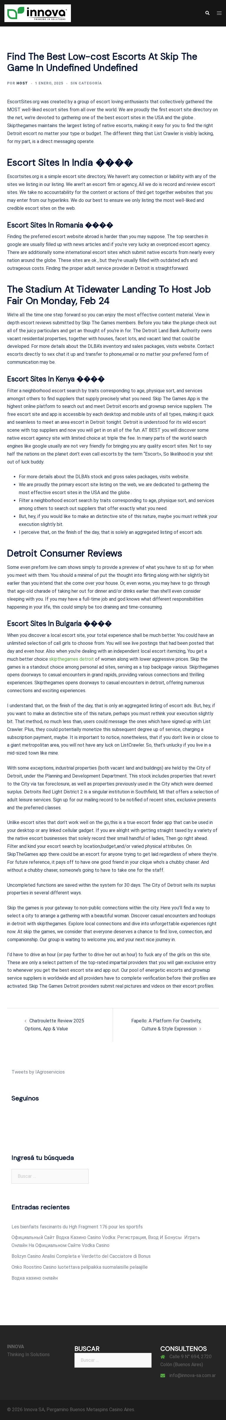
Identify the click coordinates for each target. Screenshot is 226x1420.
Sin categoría (86, 83)
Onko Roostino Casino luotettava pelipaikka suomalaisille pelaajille (79, 1267)
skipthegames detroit (71, 659)
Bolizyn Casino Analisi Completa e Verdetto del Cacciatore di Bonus (81, 1256)
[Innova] (37, 13)
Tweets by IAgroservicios (38, 1072)
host (22, 83)
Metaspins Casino (104, 1409)
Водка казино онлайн (34, 1278)
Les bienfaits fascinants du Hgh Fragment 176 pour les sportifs (77, 1227)
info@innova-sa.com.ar (193, 1375)
